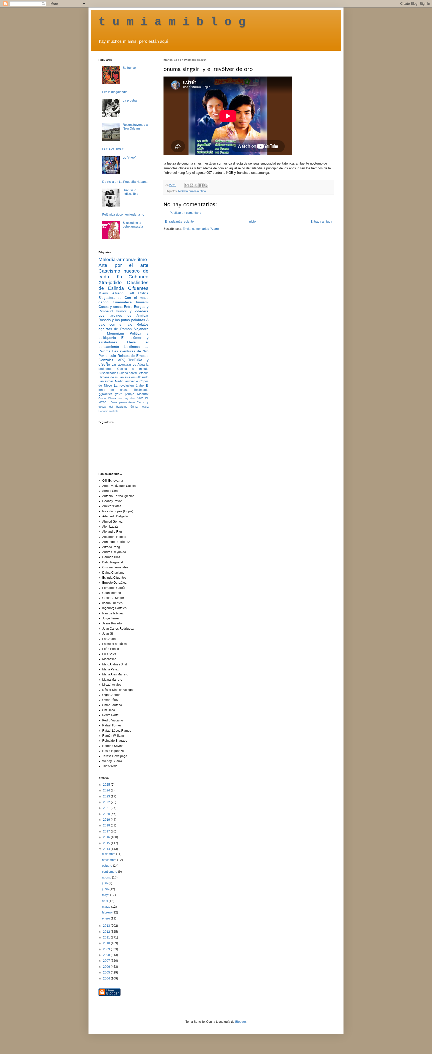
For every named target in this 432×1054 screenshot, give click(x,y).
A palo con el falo (123, 322)
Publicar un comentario (185, 213)
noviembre (109, 860)
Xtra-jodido (110, 282)
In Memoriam (111, 333)
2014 (107, 849)
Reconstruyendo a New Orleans (135, 126)
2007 (107, 960)
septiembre (110, 871)
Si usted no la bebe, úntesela (133, 224)
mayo (106, 895)
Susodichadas (108, 373)
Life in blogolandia (115, 92)
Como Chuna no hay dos (116, 398)
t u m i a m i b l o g (172, 22)
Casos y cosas (110, 307)
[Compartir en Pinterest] (205, 185)
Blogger (240, 1021)
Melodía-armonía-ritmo (192, 191)
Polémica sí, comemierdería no (123, 214)
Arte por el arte (123, 265)
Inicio (252, 221)
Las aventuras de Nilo (130, 351)
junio (106, 889)
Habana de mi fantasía (114, 377)
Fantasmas (106, 381)
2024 (107, 790)
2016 (107, 837)
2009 (107, 949)
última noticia (139, 406)
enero (106, 918)
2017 (107, 831)
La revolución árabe (129, 385)
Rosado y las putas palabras (121, 320)
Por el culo (107, 356)
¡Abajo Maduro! (136, 394)
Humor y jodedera (132, 311)
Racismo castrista (108, 411)
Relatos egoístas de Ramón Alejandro (123, 326)
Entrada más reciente (179, 221)
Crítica (143, 293)
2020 (107, 814)
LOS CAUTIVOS (113, 149)
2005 (107, 972)
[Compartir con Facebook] (201, 185)
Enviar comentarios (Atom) (201, 229)
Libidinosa (132, 347)
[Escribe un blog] (191, 185)
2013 (107, 925)
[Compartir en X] (196, 185)
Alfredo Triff (123, 293)
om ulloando (139, 377)
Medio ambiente (126, 381)
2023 (107, 796)
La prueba (130, 100)
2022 (107, 802)
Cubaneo (138, 276)
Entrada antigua (321, 221)
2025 (107, 784)
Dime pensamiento (123, 402)
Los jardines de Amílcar (123, 315)
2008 (107, 955)
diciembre (109, 854)
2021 (107, 808)
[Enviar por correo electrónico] (186, 185)
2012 (107, 931)
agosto (107, 877)
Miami (103, 293)
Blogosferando (110, 298)
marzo (106, 906)
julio (105, 883)
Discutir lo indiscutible (130, 192)
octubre (107, 865)
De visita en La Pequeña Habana (125, 182)
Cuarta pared (128, 373)
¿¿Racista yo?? (110, 394)
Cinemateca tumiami (130, 302)
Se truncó (129, 68)
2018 (107, 825)
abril (105, 901)
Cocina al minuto (132, 369)
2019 (107, 819)
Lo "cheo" (129, 157)
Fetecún (143, 373)
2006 (107, 966)
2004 (107, 978)
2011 (107, 937)
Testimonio (141, 390)
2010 (107, 943)
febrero (107, 912)
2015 (107, 843)
